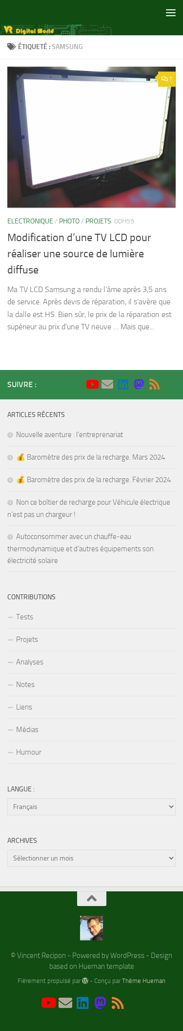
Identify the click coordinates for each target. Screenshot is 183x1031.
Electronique (30, 221)
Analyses (29, 662)
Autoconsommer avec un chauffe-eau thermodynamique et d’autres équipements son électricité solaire (80, 548)
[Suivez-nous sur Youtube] (92, 384)
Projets (98, 221)
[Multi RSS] (154, 384)
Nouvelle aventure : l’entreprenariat (69, 434)
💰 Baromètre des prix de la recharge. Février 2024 (93, 479)
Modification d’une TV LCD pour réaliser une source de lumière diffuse (79, 253)
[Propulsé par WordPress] (85, 981)
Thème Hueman (143, 980)
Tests (24, 617)
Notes (25, 684)
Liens (24, 707)
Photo (69, 221)
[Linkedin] (123, 384)
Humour (28, 752)
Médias (27, 729)
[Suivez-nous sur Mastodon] (138, 384)
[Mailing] (107, 384)
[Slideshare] (170, 385)
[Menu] (171, 12)
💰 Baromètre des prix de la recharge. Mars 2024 (90, 457)
